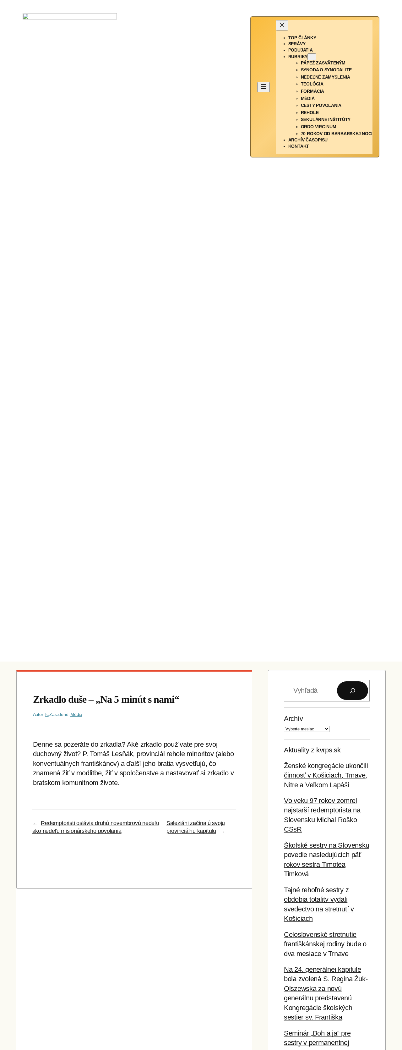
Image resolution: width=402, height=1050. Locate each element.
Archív (293, 719)
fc (47, 714)
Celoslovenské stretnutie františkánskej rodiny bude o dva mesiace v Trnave (325, 944)
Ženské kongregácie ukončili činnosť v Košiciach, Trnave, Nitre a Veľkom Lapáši (326, 775)
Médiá (76, 714)
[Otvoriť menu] (263, 87)
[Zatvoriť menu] (282, 25)
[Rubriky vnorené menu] (311, 56)
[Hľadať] (352, 690)
